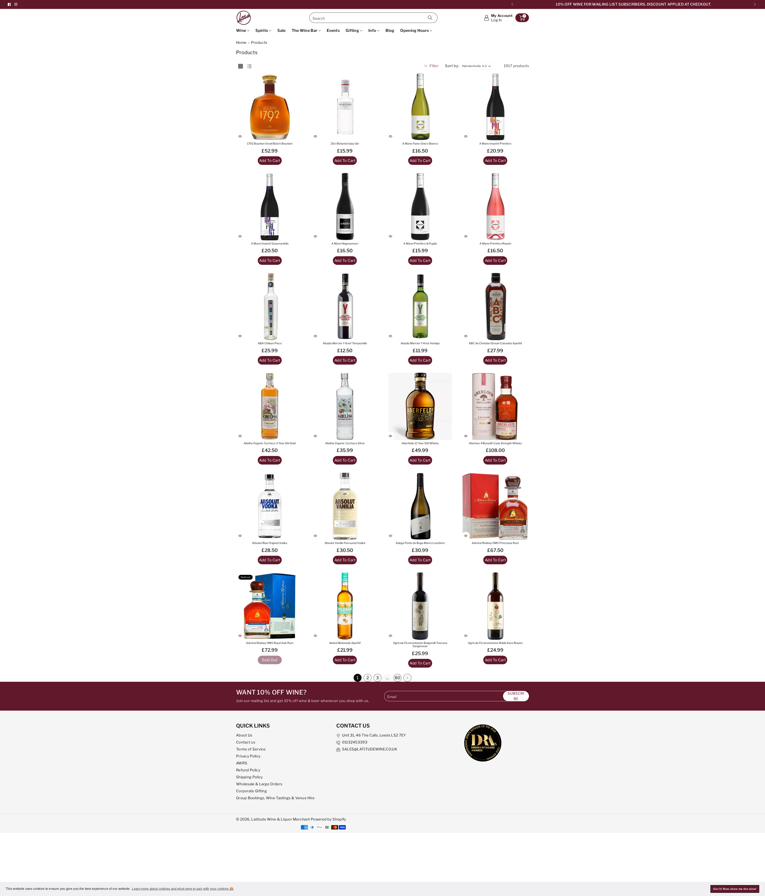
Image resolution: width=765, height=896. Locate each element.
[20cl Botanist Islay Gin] (345, 107)
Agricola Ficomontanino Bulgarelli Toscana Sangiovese (420, 644)
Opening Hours (414, 30)
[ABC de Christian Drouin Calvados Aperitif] (495, 306)
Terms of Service (251, 749)
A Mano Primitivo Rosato (495, 243)
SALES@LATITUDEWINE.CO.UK (369, 749)
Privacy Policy (248, 756)
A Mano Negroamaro (345, 243)
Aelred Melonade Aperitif (345, 643)
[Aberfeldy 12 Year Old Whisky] (420, 406)
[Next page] (407, 678)
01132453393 (354, 742)
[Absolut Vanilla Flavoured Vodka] (345, 506)
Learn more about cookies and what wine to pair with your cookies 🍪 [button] (182, 888)
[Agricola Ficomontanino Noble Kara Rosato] (495, 606)
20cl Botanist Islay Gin (345, 143)
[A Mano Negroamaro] (345, 206)
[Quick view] (240, 136)
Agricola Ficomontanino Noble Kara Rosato (495, 643)
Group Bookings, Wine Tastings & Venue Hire (275, 798)
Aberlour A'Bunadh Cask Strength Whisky (495, 443)
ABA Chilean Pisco (270, 343)
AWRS (241, 763)
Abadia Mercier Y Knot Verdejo (420, 343)
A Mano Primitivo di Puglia (420, 243)
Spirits (261, 30)
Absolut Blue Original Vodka (269, 543)
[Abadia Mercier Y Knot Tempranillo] (345, 306)
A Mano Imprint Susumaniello (269, 243)
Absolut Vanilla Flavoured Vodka (345, 543)
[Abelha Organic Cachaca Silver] (345, 406)
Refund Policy (248, 770)
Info (372, 30)
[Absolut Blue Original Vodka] (269, 506)
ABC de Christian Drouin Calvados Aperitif (495, 343)
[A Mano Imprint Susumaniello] (269, 206)
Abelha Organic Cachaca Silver (345, 443)
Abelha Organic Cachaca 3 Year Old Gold (270, 443)
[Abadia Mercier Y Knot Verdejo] (420, 306)
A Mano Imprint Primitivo (495, 143)
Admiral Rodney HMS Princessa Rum (495, 543)
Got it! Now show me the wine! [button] (735, 888)
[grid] (240, 66)
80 (397, 677)
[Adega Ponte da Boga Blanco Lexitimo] (420, 506)
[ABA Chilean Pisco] (269, 306)
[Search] (430, 18)
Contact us (245, 742)
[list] (249, 66)
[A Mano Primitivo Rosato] (495, 206)
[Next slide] (754, 4)
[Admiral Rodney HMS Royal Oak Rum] (269, 606)
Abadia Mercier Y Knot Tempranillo (345, 343)
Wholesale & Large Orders (259, 784)
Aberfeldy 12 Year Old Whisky (420, 443)
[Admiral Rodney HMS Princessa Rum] (495, 506)
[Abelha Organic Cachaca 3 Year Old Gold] (269, 406)
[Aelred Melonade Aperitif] (345, 606)
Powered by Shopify (328, 819)
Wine (241, 30)
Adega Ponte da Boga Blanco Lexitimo (420, 543)
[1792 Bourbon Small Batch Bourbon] (269, 107)
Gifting (352, 30)
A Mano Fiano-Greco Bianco (420, 143)
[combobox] (373, 18)
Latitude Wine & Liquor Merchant (281, 819)
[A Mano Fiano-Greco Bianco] (420, 107)
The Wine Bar (305, 30)
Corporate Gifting (251, 791)
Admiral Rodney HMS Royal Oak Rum (269, 643)
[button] (522, 17)
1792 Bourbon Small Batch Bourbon (269, 143)
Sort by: (452, 66)
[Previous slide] (512, 4)
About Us (244, 735)
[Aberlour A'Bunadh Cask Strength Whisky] (495, 406)
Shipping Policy (249, 777)
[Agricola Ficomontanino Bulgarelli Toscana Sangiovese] (420, 606)
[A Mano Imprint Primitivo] (495, 107)
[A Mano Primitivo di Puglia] (420, 206)
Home (241, 42)
